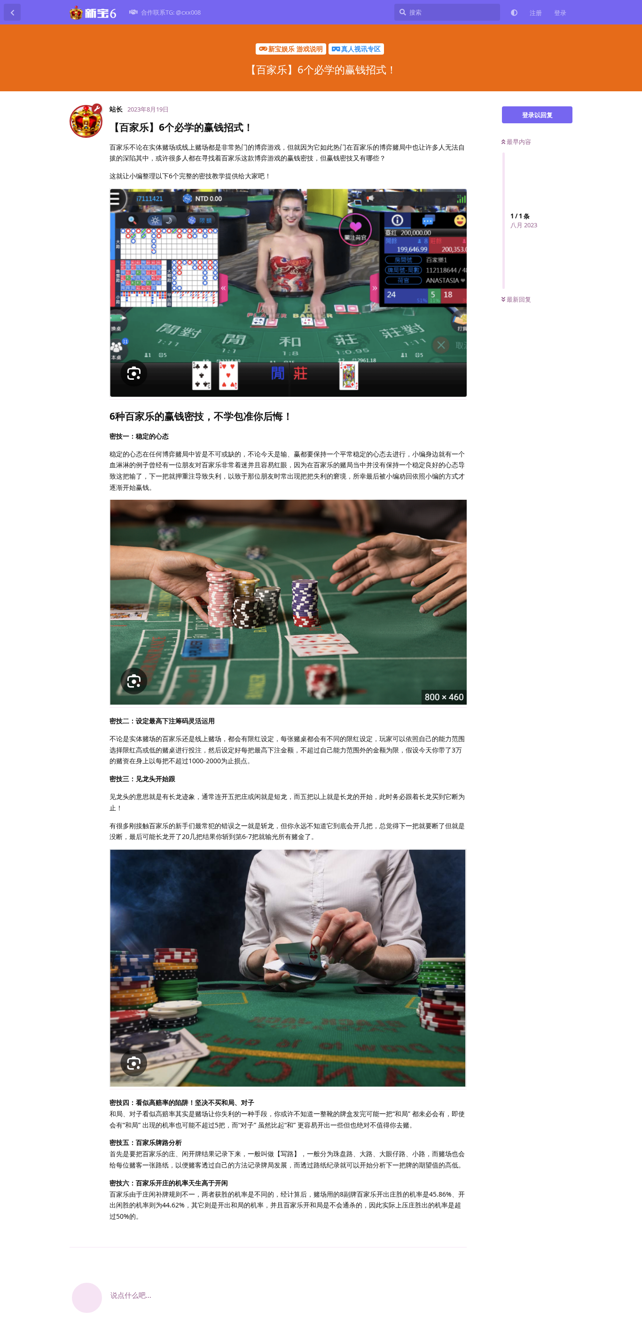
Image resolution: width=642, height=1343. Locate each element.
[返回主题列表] (12, 12)
